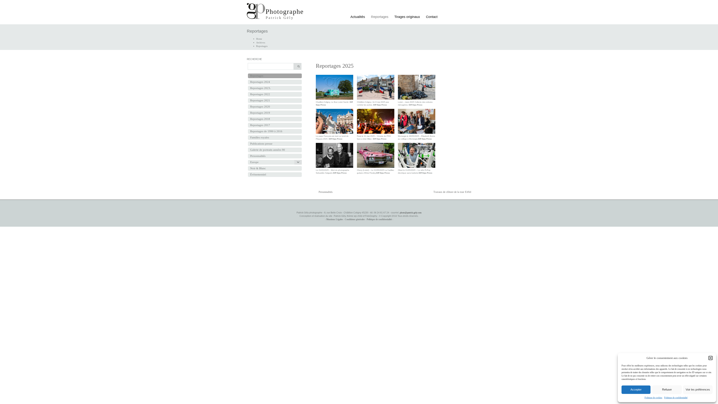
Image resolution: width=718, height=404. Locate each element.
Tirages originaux (407, 17)
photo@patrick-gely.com (410, 212)
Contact (432, 17)
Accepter (636, 389)
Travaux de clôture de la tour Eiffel (452, 192)
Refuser (667, 389)
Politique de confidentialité (676, 397)
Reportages (379, 17)
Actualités (357, 17)
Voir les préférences (698, 389)
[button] (710, 358)
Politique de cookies (653, 397)
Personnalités (325, 192)
